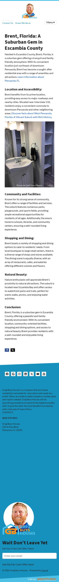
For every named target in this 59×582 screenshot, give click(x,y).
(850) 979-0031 (46, 579)
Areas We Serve (23, 23)
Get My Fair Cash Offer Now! (18, 564)
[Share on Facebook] (7, 350)
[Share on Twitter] (13, 350)
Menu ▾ (50, 22)
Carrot (45, 570)
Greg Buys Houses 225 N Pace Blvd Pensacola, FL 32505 (12, 427)
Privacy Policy (25, 409)
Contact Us (7, 23)
